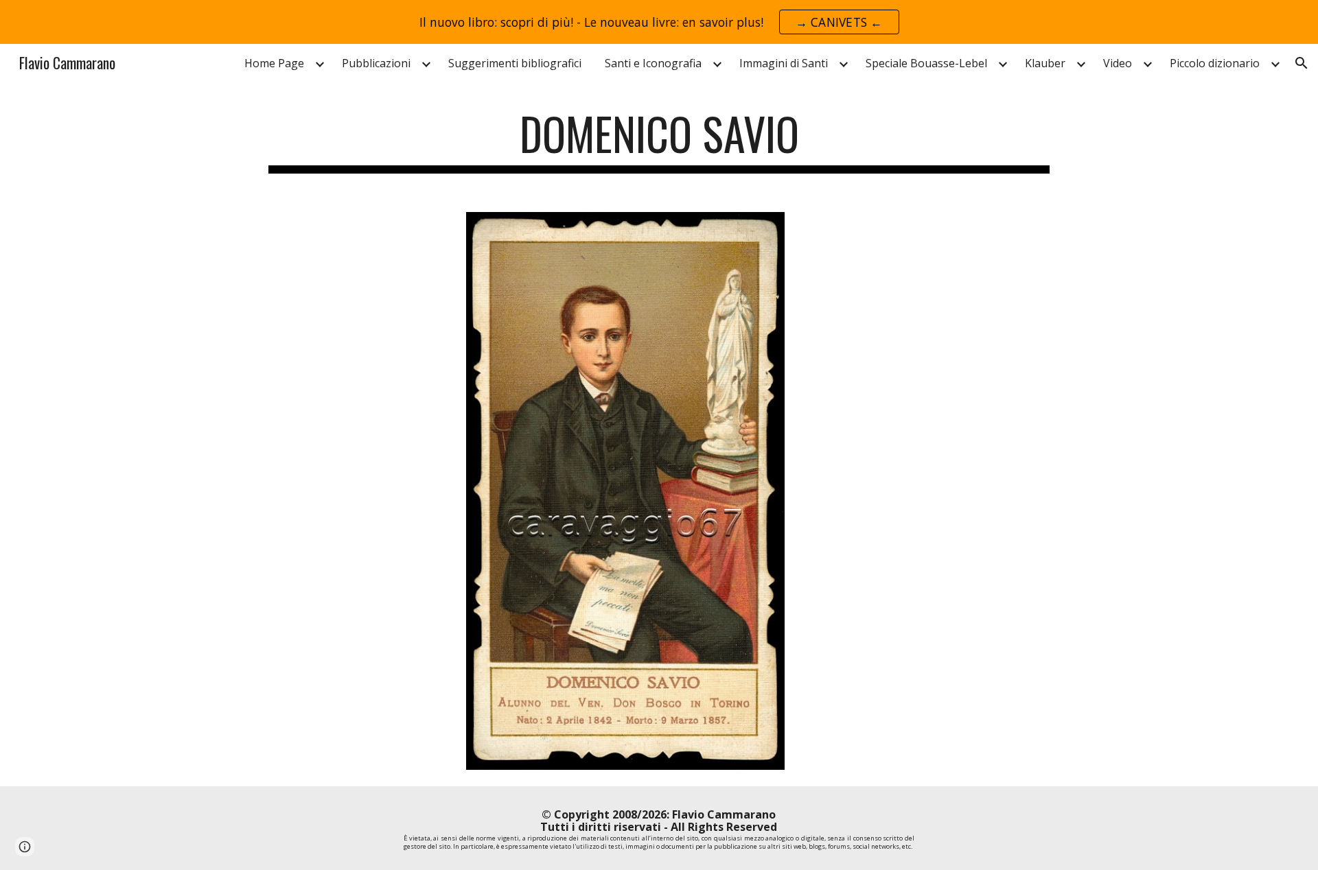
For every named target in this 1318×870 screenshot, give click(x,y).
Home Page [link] (274, 63)
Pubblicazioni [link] (376, 63)
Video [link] (1117, 63)
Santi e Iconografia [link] (653, 63)
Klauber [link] (1045, 63)
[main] (659, 140)
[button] (1301, 63)
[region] (659, 22)
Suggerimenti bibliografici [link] (514, 63)
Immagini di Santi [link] (783, 63)
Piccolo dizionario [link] (1215, 63)
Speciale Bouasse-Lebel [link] (926, 63)
